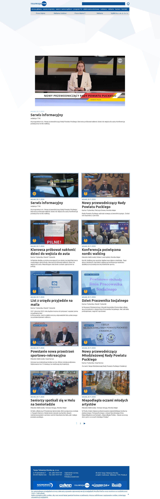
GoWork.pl (68, 475)
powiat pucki (89, 176)
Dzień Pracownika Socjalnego (105, 300)
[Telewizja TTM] (81, 485)
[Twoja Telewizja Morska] (57, 4)
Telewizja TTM (115, 475)
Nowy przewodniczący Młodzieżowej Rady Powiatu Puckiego (104, 355)
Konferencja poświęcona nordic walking (101, 251)
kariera (117, 9)
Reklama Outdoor (60, 13)
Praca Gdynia (40, 13)
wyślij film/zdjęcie (122, 13)
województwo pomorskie (42, 176)
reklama (111, 9)
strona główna (37, 9)
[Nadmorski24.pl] (100, 485)
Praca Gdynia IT (80, 13)
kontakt (124, 9)
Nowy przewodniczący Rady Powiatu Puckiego (104, 205)
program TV (78, 9)
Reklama (100, 13)
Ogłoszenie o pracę (71, 473)
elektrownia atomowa (91, 9)
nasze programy (48, 9)
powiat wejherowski (41, 223)
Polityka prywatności (71, 477)
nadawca (103, 9)
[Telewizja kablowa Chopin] (65, 485)
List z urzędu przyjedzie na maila (52, 302)
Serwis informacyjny (47, 203)
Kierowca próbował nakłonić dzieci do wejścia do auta (53, 251)
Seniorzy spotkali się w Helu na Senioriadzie (53, 402)
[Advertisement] (80, 34)
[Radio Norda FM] (117, 485)
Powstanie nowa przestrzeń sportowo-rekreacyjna (52, 353)
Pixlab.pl (124, 475)
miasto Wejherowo (91, 223)
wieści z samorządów (63, 9)
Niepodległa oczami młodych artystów (105, 402)
